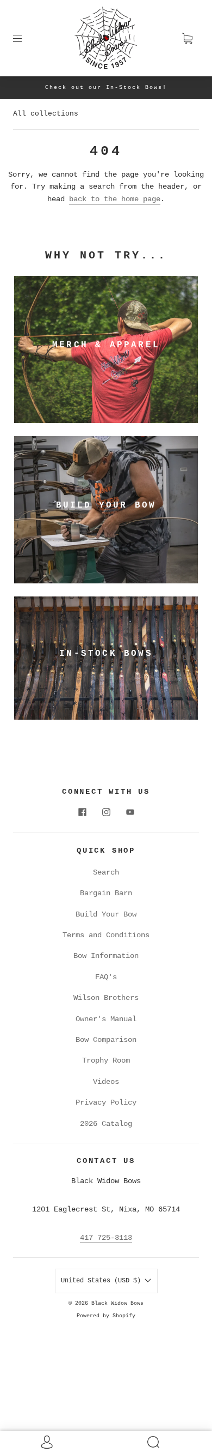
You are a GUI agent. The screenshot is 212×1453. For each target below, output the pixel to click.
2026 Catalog (106, 1123)
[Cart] (187, 38)
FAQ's (106, 977)
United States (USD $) (103, 1281)
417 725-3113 (106, 1237)
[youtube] (130, 812)
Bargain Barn (106, 893)
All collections (45, 114)
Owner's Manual (106, 1019)
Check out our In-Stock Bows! (106, 88)
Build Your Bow (106, 914)
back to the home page (114, 199)
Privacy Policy (106, 1102)
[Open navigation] (25, 38)
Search (106, 872)
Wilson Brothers (106, 997)
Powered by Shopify (106, 1316)
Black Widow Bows (117, 1303)
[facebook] (82, 812)
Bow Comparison (106, 1039)
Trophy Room (106, 1060)
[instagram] (106, 812)
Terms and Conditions (106, 935)
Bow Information (106, 955)
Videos (106, 1081)
